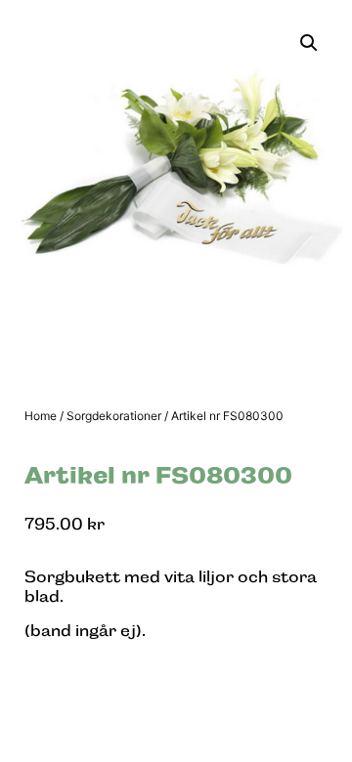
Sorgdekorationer (113, 415)
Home (40, 415)
